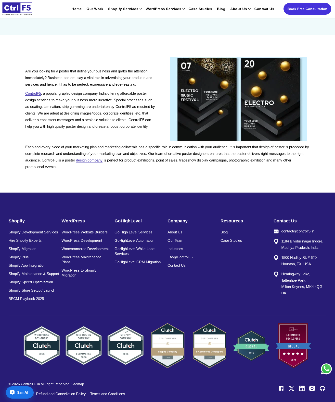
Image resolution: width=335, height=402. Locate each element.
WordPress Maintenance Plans (81, 259)
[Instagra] (312, 388)
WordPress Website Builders (85, 232)
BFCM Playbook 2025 (26, 299)
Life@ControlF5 (180, 257)
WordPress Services (163, 9)
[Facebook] (281, 388)
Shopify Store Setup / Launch (32, 290)
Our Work (95, 9)
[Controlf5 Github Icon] (322, 388)
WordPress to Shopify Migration (79, 272)
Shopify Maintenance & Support (34, 274)
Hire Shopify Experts (25, 240)
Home (77, 9)
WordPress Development (82, 240)
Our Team (175, 240)
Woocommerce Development (85, 249)
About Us (238, 9)
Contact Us (264, 9)
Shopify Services (123, 9)
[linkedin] (302, 388)
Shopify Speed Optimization (31, 282)
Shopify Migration (22, 249)
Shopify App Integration (27, 265)
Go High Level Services (134, 232)
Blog (221, 9)
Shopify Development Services (33, 232)
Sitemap (77, 384)
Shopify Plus (19, 257)
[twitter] (291, 388)
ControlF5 (33, 93)
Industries (175, 249)
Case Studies (200, 9)
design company (89, 160)
